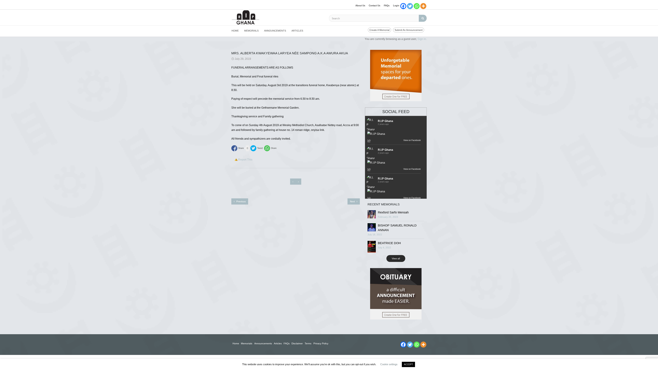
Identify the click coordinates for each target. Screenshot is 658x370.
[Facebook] (403, 6)
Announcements (275, 30)
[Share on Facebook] (237, 148)
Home (235, 30)
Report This (245, 159)
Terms (308, 343)
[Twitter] (410, 6)
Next (353, 201)
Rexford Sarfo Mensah (393, 212)
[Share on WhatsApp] (270, 148)
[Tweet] (256, 148)
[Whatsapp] (417, 6)
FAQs (386, 5)
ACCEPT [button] (408, 364)
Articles (297, 30)
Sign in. (422, 39)
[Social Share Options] (369, 141)
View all (396, 258)
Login (396, 5)
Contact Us (374, 5)
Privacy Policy (320, 343)
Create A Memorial (379, 30)
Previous (241, 201)
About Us (360, 5)
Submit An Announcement (409, 30)
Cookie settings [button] (389, 364)
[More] (423, 6)
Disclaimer (297, 343)
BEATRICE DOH (389, 243)
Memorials (251, 30)
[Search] (423, 18)
